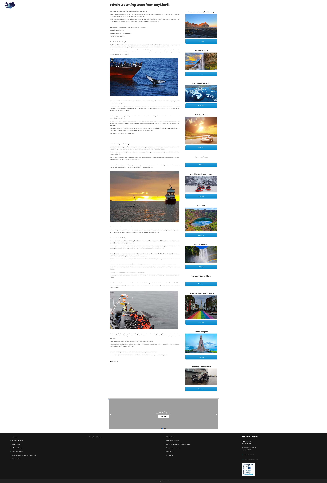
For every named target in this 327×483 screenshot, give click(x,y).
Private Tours (16, 444)
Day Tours (201, 206)
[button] (163, 414)
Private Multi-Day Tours (201, 83)
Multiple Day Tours (201, 244)
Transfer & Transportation (201, 367)
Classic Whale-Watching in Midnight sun (121, 33)
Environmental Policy (172, 440)
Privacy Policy (170, 437)
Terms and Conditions (173, 448)
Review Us (169, 455)
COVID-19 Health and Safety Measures (178, 444)
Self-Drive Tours (201, 115)
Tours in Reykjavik (201, 332)
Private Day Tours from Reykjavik (201, 293)
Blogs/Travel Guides (95, 437)
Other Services (16, 459)
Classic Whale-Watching (117, 30)
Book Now (201, 41)
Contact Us (169, 451)
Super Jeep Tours (201, 157)
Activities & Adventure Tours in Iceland (24, 455)
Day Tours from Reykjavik (201, 276)
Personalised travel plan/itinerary (201, 12)
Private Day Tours (201, 51)
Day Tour (14, 437)
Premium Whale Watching (117, 36)
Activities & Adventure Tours (201, 174)
